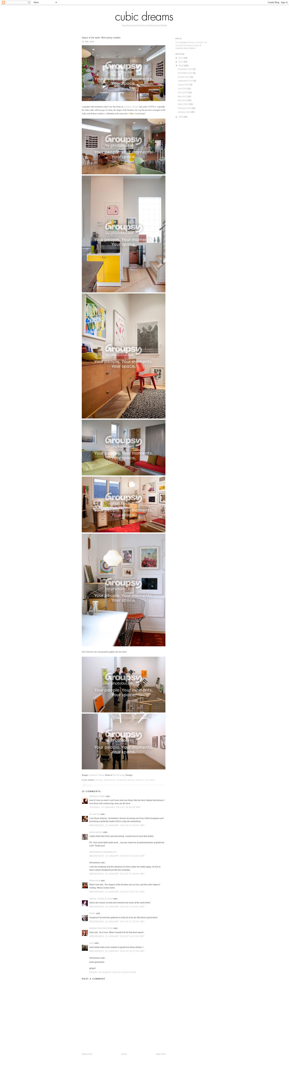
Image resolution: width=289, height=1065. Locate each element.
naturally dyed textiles (185, 48)
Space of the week (145, 780)
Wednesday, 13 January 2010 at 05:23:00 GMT (117, 856)
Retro (131, 780)
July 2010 (182, 89)
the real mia (94, 814)
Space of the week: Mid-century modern (101, 37)
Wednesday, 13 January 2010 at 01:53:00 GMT (117, 825)
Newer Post (87, 1054)
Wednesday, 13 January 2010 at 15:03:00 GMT (117, 907)
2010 (181, 65)
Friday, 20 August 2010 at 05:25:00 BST (112, 972)
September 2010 (186, 81)
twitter (164, 25)
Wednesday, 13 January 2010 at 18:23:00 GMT (117, 936)
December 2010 (185, 69)
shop (124, 25)
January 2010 (184, 112)
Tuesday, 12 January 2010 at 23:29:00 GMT (115, 807)
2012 (181, 58)
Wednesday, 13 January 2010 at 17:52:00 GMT (117, 921)
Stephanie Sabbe (97, 796)
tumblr (139, 25)
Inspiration (110, 780)
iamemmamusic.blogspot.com (102, 852)
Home (124, 1054)
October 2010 (184, 77)
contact (147, 25)
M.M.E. (92, 913)
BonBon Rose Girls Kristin (101, 928)
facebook (156, 25)
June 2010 (183, 92)
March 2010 (183, 104)
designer (184, 42)
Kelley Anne (94, 880)
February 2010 (185, 108)
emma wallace (96, 832)
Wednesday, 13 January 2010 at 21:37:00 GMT (117, 951)
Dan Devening (118, 775)
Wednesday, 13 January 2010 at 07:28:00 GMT (117, 874)
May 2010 (182, 96)
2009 (181, 117)
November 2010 (185, 73)
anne (91, 943)
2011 (181, 62)
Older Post (160, 1054)
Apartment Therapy (131, 107)
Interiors (122, 780)
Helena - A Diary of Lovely (101, 898)
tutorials (131, 25)
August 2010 (184, 85)
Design (99, 780)
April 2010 (183, 100)
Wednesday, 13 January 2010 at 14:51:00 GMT (117, 892)
